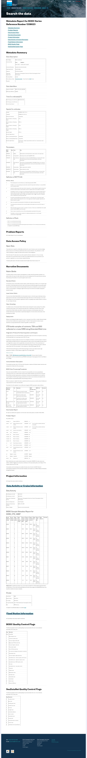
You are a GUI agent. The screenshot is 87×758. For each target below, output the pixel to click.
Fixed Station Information (15, 42)
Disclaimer (53, 740)
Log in (73, 1)
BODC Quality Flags (13, 44)
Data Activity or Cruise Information (18, 39)
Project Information (13, 37)
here (25, 607)
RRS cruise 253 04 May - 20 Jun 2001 (22, 355)
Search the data (16, 8)
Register (69, 1)
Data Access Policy (13, 32)
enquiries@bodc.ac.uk (14, 741)
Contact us (65, 1)
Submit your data (28, 8)
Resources (37, 8)
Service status (78, 1)
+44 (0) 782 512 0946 (13, 739)
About (44, 8)
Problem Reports (13, 30)
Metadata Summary (14, 28)
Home (8, 8)
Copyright (53, 739)
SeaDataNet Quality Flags (15, 46)
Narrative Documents (14, 35)
